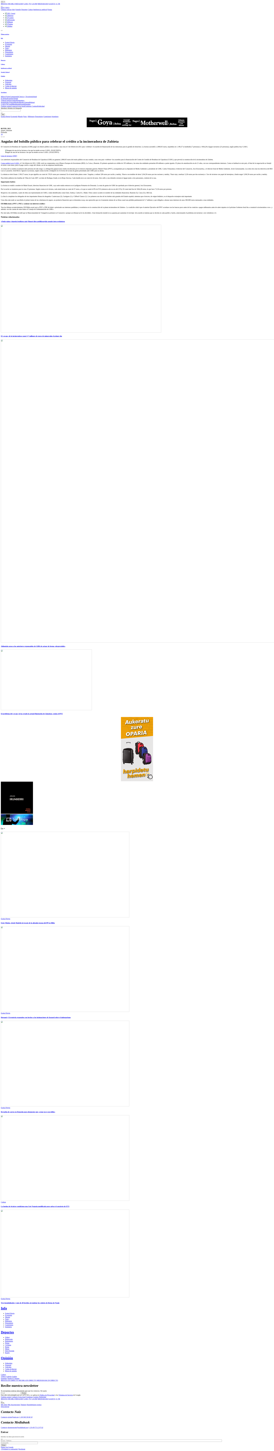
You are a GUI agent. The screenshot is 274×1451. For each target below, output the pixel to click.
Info (13, 9)
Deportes (24, 9)
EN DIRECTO (10, 1380)
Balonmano (9, 1341)
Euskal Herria (9, 42)
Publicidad (41, 106)
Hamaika (27, 104)
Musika (16, 102)
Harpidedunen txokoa (34, 1405)
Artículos (8, 84)
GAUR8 (34, 4)
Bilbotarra (8, 50)
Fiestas (49, 9)
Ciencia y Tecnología (26, 97)
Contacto (14, 106)
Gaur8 (10, 104)
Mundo (7, 46)
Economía (8, 44)
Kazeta (22, 104)
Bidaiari (32, 102)
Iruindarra (8, 56)
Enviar (24, 1393)
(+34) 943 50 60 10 (25, 1417)
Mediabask (16, 104)
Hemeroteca (20, 100)
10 (2, 134)
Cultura (30, 9)
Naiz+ (7, 48)
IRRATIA (4, 4)
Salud (35, 97)
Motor (7, 1349)
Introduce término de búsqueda (11, 108)
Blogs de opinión (11, 88)
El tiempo (4, 98)
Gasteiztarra (9, 54)
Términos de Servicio (65, 1395)
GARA (25, 4)
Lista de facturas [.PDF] (9, 156)
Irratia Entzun (9, 102)
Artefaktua (4, 92)
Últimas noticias (6, 9)
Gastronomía (14, 97)
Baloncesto (9, 1339)
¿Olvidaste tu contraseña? (9, 1449)
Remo (7, 1347)
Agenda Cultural (5, 72)
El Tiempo (15, 1378)
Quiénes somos (6, 106)
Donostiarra (9, 52)
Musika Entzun (24, 102)
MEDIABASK (43, 4)
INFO (3, 8)
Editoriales (8, 80)
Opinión (18, 9)
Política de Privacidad (47, 1395)
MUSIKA (11, 4)
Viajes (8, 97)
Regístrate (22, 1449)
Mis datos (4, 1405)
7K (30, 4)
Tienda (15, 98)
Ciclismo (8, 1345)
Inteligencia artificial (40, 9)
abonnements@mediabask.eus (17, 1427)
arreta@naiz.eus (13, 1417)
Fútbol (7, 1337)
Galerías (8, 100)
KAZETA (51, 4)
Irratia (3, 102)
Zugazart (8, 82)
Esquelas (10, 98)
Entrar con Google (7, 1447)
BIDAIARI (19, 4)
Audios (13, 100)
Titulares (23, 1405)
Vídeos (3, 100)
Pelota (7, 1343)
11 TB (58, 4)
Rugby (7, 1353)
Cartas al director (11, 86)
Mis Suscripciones (14, 1405)
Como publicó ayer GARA (10, 163)
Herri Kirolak (9, 1351)
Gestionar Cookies (31, 106)
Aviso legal (21, 106)
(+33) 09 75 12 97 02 (35, 1427)
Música (3, 97)
